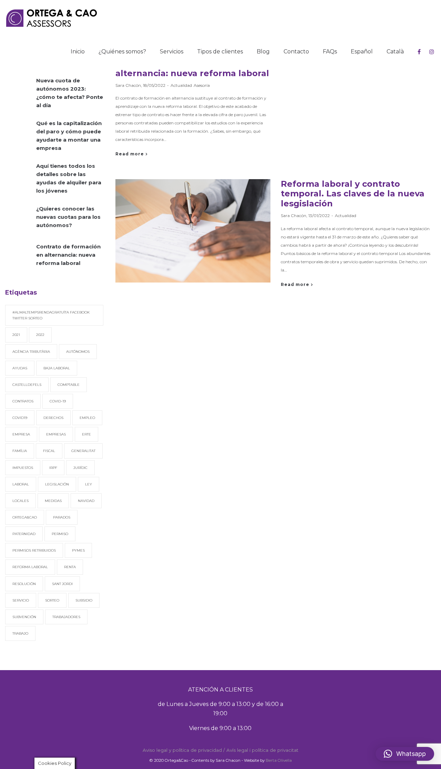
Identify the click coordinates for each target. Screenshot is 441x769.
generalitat (83, 451)
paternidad (23, 534)
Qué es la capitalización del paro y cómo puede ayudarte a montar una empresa (69, 135)
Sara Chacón (128, 85)
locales (20, 501)
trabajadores (66, 617)
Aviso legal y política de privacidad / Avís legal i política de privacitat (220, 750)
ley (88, 484)
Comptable (69, 384)
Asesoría (202, 85)
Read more (129, 154)
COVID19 (19, 418)
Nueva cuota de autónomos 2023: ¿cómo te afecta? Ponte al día (69, 93)
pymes (78, 550)
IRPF (53, 467)
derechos (53, 418)
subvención (24, 617)
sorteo (52, 600)
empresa (21, 434)
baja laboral (56, 368)
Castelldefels (26, 384)
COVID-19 (58, 401)
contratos (22, 401)
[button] (405, 754)
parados (61, 517)
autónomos (78, 351)
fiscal (49, 451)
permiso (60, 534)
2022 (40, 334)
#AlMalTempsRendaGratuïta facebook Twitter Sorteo (51, 315)
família (19, 451)
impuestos (22, 467)
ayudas (19, 368)
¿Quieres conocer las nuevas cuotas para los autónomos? (68, 216)
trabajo (20, 633)
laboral (20, 484)
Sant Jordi (62, 584)
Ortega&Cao (24, 517)
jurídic (80, 467)
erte (86, 434)
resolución (24, 584)
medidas (53, 501)
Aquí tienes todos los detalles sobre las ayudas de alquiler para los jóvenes (68, 178)
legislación (57, 484)
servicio (20, 600)
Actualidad (181, 85)
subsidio (83, 600)
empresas (56, 434)
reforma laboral (30, 567)
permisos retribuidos (34, 550)
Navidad (86, 501)
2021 (16, 334)
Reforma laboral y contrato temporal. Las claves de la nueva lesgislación (352, 194)
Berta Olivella (279, 760)
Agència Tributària (31, 351)
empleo (87, 418)
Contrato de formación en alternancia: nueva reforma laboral (68, 254)
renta (70, 567)
